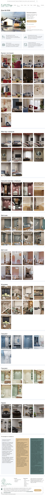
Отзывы (25, 484)
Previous (3, 22)
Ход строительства (18, 479)
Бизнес (25, 5)
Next (24, 22)
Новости (25, 482)
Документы (16, 480)
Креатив (34, 5)
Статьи (25, 481)
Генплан (15, 5)
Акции (25, 479)
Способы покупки (27, 480)
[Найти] (37, 1)
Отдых (31, 5)
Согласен (37, 490)
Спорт (28, 5)
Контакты (42, 5)
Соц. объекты (38, 5)
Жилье (22, 5)
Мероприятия (26, 483)
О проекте (18, 5)
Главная (11, 5)
